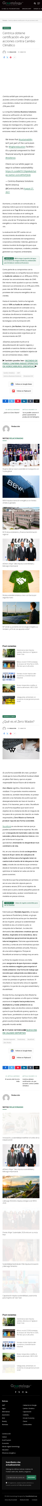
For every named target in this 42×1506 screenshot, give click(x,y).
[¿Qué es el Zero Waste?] (21, 748)
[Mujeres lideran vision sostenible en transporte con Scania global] (21, 455)
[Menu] (38, 3)
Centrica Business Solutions (12, 376)
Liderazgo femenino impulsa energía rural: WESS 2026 (20, 1202)
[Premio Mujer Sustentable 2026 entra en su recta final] (21, 1218)
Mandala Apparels (9, 1039)
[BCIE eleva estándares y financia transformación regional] (21, 518)
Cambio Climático (9, 373)
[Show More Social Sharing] (14, 57)
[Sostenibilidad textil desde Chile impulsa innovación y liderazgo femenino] (21, 1250)
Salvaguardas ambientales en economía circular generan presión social (28, 699)
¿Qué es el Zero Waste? (11, 413)
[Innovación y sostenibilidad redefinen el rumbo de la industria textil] (21, 1124)
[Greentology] (13, 3)
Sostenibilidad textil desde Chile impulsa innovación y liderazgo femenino (20, 1265)
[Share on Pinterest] (10, 57)
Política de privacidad (24, 1485)
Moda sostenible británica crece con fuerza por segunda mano (19, 596)
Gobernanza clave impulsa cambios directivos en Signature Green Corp (27, 652)
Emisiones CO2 (28, 376)
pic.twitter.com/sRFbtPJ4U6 (18, 175)
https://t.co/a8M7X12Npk (17, 171)
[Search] (35, 3)
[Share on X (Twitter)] (7, 57)
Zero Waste (7, 1042)
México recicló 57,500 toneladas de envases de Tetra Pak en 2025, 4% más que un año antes (28, 664)
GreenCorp (26, 9)
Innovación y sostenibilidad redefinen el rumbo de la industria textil (21, 1139)
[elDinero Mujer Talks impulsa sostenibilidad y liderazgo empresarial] (21, 550)
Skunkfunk (7, 826)
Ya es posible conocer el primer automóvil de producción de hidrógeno (31, 415)
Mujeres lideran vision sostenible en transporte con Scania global (21, 470)
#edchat (32, 171)
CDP (18, 373)
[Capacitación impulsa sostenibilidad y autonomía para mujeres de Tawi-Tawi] (21, 1282)
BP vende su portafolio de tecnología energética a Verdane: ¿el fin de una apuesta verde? (20, 628)
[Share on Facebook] (4, 57)
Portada (5, 20)
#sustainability (25, 139)
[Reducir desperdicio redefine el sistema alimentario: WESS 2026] (9, 688)
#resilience (10, 157)
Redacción (13, 52)
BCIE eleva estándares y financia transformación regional (20, 533)
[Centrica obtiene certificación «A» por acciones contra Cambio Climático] (21, 72)
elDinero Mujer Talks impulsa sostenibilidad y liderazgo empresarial (18, 565)
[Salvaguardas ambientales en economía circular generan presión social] (9, 700)
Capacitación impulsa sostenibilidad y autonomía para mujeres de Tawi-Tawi (20, 1296)
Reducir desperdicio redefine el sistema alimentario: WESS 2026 (27, 686)
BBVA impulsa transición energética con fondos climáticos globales (19, 501)
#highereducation (17, 146)
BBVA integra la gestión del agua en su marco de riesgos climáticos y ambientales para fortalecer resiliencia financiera (20, 260)
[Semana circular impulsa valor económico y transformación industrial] (9, 676)
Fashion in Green (9, 716)
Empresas (7, 28)
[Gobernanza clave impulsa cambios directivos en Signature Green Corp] (9, 653)
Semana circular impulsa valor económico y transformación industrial (26, 676)
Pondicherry (21, 1039)
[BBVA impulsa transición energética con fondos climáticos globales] (21, 486)
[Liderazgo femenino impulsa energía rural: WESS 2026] (21, 1187)
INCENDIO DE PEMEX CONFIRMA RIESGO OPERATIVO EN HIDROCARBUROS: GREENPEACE (20, 363)
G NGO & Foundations (11, 9)
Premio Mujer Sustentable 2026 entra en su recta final (20, 1233)
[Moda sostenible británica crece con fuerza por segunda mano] (21, 581)
